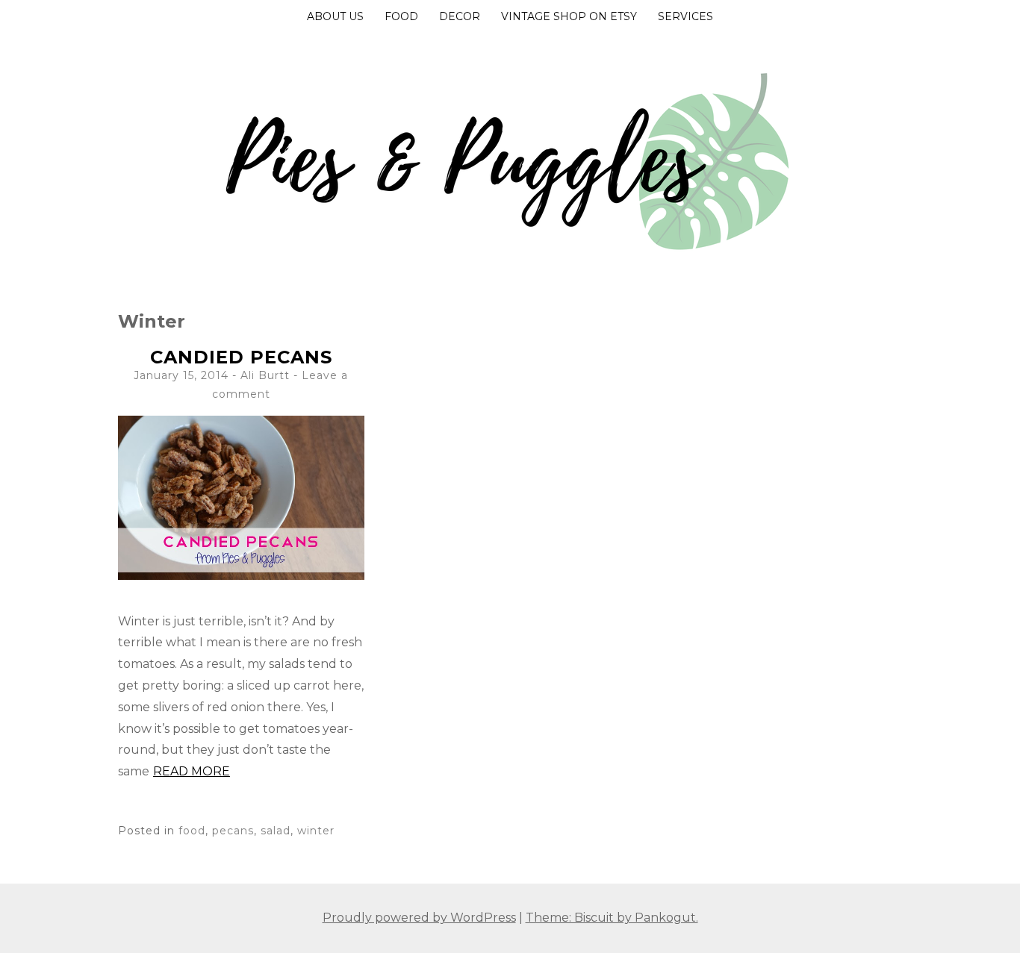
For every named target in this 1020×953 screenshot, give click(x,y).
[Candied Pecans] (241, 576)
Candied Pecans (241, 357)
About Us (335, 16)
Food (401, 16)
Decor (459, 16)
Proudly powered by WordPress (419, 917)
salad (275, 830)
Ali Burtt (265, 375)
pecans (233, 830)
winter (316, 830)
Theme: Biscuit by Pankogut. (612, 917)
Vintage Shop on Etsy (569, 16)
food (191, 830)
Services (685, 16)
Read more (191, 771)
